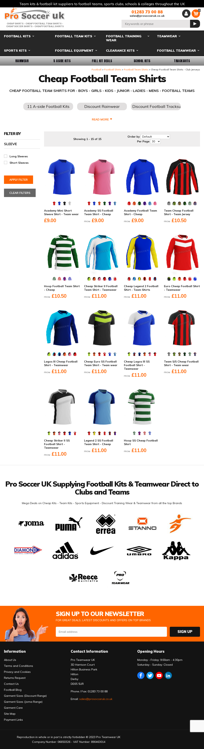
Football (96, 69)
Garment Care (13, 708)
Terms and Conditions (18, 666)
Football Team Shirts (136, 69)
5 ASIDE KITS (62, 60)
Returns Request (15, 678)
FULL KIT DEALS (102, 60)
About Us (10, 660)
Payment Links (13, 719)
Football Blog (13, 690)
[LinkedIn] (168, 675)
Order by (134, 136)
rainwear (21, 60)
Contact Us (11, 684)
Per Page (143, 141)
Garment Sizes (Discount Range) (25, 696)
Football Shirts (112, 69)
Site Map (10, 713)
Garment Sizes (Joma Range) (23, 702)
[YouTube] (159, 675)
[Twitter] (150, 675)
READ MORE (100, 119)
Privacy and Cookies (17, 672)
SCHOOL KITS (142, 60)
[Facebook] (140, 675)
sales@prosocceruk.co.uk (147, 16)
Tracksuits (182, 60)
